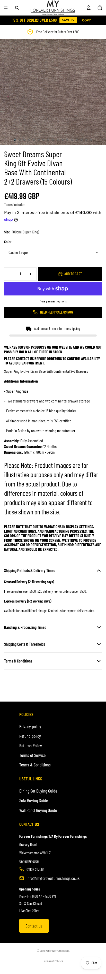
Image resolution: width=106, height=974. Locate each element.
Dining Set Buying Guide (38, 791)
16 (86, 139)
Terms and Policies (53, 961)
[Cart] (99, 7)
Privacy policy (30, 726)
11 (62, 139)
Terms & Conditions (35, 764)
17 (91, 139)
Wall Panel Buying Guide (38, 810)
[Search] (17, 7)
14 (77, 139)
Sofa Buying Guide (33, 800)
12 (67, 139)
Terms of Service (32, 755)
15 (81, 139)
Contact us (33, 926)
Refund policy (30, 736)
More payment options (53, 301)
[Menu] (6, 8)
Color (8, 241)
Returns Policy (30, 745)
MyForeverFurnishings (57, 950)
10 (58, 139)
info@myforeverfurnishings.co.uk (53, 878)
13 (72, 139)
